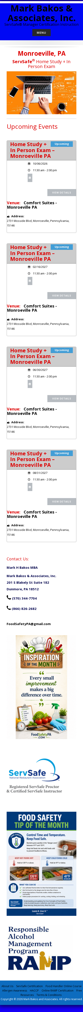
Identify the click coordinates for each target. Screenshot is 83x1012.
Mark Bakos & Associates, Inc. (42, 13)
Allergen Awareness (14, 990)
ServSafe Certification (29, 986)
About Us (7, 986)
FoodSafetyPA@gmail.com (29, 624)
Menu (41, 33)
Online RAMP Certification (57, 990)
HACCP (34, 990)
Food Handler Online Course (64, 986)
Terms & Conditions (49, 995)
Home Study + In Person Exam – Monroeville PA (32, 149)
